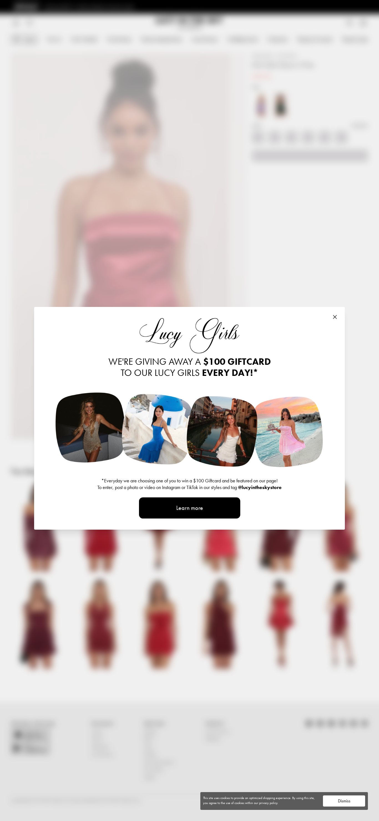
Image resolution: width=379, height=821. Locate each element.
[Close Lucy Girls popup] (335, 317)
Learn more (189, 508)
